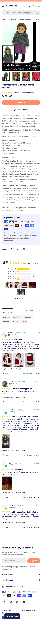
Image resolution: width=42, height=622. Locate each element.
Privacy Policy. (7, 569)
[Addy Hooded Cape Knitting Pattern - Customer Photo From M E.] (32, 285)
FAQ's (10, 200)
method (6, 321)
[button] (35, 374)
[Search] (37, 12)
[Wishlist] (34, 5)
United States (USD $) (13, 587)
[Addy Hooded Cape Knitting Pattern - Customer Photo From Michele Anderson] (9, 285)
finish (15, 321)
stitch (24, 321)
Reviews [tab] (5, 306)
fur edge (28, 317)
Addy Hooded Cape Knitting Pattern (13, 369)
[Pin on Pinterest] (24, 249)
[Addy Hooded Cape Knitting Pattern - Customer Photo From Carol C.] (21, 292)
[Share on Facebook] (11, 249)
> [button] (28, 533)
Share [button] (6, 374)
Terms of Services (30, 567)
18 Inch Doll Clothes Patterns (20, 20)
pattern (6, 317)
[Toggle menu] (3, 6)
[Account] (30, 6)
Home (4, 20)
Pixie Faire (11, 610)
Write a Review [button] (22, 299)
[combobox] (21, 12)
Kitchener (16, 317)
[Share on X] (17, 249)
